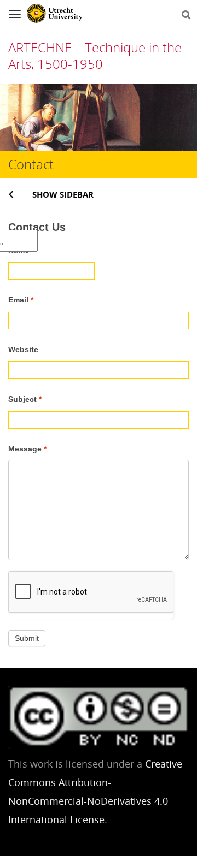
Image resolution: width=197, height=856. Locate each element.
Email (20, 299)
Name (21, 250)
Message (27, 448)
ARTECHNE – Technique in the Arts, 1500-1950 (95, 55)
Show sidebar (63, 194)
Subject (25, 399)
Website (23, 349)
